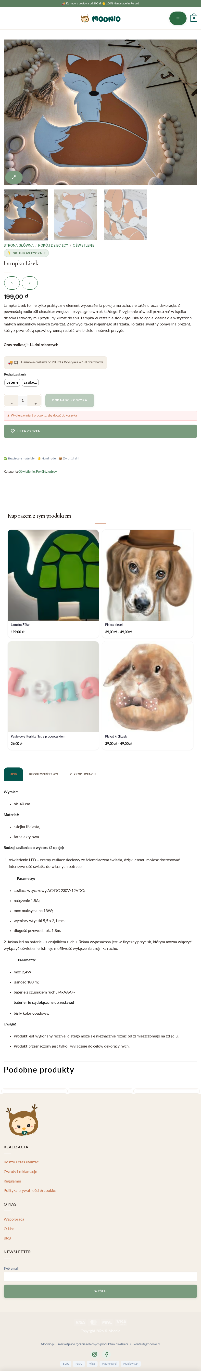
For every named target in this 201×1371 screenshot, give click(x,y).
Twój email (11, 1268)
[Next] (185, 103)
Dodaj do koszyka (69, 400)
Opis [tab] (13, 774)
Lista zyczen (25, 431)
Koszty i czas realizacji (22, 1162)
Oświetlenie (84, 245)
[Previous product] (30, 283)
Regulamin (12, 1181)
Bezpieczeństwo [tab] (43, 774)
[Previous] (15, 103)
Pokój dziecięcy (53, 245)
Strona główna (19, 245)
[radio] (12, 382)
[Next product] (12, 283)
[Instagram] (94, 1354)
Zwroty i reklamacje (20, 1172)
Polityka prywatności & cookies (30, 1191)
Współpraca (14, 1219)
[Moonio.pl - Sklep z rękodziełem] (100, 18)
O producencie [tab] (83, 774)
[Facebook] (106, 1354)
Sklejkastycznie (29, 253)
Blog (7, 1238)
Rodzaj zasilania (15, 374)
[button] (178, 18)
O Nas (9, 1229)
